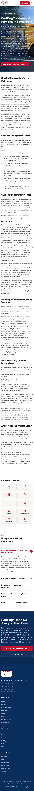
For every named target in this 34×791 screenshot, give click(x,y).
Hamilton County (6, 768)
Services (3, 704)
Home (3, 701)
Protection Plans (6, 707)
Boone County (5, 762)
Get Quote (25, 3)
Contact (3, 713)
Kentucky (4, 756)
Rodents (3, 744)
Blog (2, 716)
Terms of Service (21, 784)
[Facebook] (24, 787)
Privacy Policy (12, 784)
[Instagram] (27, 787)
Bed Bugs (4, 741)
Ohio (2, 759)
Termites (3, 735)
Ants (2, 732)
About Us (4, 710)
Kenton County (5, 765)
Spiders (3, 738)
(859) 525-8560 (18, 655)
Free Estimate (5, 722)
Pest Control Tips (6, 719)
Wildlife (3, 747)
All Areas (4, 771)
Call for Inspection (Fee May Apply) (14, 64)
